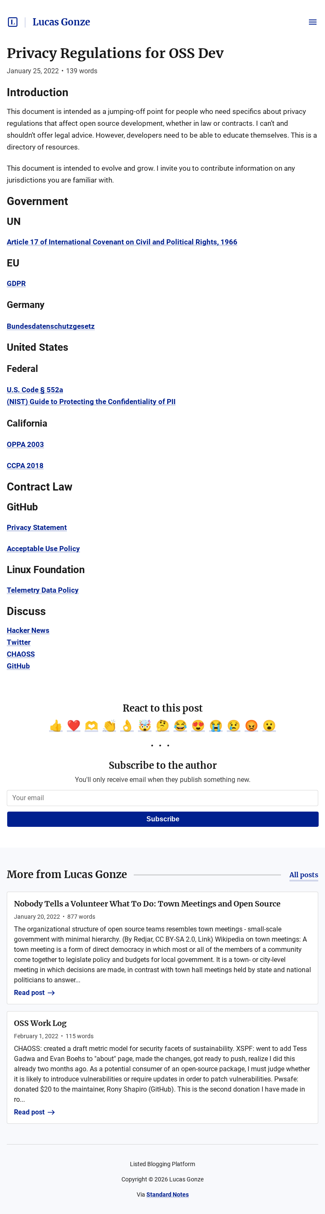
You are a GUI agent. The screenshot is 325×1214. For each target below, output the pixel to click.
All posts (303, 874)
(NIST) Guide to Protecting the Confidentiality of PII (91, 401)
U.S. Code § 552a (35, 389)
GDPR (16, 283)
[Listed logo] (13, 22)
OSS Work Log (40, 1023)
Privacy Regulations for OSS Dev (115, 53)
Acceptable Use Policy (43, 548)
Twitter (18, 642)
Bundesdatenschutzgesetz (51, 326)
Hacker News (28, 630)
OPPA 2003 (25, 444)
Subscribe (162, 819)
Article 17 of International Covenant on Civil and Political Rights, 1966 (122, 242)
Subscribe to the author (163, 765)
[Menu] (313, 22)
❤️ (73, 725)
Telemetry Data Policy (43, 590)
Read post (29, 993)
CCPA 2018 (25, 465)
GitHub (18, 666)
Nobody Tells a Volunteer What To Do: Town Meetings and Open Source (147, 904)
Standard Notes (167, 1194)
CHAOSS (21, 654)
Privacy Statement (37, 527)
